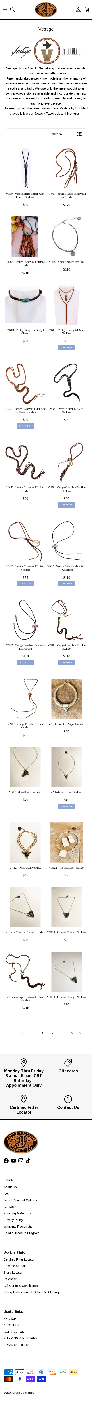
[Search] (15, 10)
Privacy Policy (13, 1220)
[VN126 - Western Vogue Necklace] (66, 699)
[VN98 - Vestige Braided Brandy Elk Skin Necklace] (66, 168)
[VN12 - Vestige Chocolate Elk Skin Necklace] (25, 972)
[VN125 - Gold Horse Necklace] (25, 767)
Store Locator (13, 1272)
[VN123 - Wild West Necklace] (25, 842)
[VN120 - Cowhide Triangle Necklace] (66, 907)
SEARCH (10, 1318)
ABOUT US (12, 1325)
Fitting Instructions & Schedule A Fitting (31, 1292)
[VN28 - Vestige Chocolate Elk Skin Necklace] (25, 541)
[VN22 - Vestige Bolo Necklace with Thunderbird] (25, 620)
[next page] (80, 1034)
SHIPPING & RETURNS (21, 1338)
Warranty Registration (19, 1226)
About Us (10, 1187)
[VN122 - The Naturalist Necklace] (66, 842)
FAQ (7, 1193)
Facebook (53, 113)
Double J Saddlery (22, 1392)
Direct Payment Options (20, 1200)
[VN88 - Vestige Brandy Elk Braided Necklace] (25, 236)
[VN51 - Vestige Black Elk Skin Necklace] (66, 383)
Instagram (74, 113)
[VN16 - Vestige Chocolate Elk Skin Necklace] (66, 620)
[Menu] (5, 10)
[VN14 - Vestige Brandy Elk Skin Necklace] (25, 699)
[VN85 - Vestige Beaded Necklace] (66, 236)
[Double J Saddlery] (46, 9)
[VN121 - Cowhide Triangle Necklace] (25, 907)
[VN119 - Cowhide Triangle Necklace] (66, 972)
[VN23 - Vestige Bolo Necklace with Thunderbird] (66, 541)
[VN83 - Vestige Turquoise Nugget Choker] (25, 305)
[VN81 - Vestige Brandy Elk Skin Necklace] (66, 305)
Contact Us (11, 1206)
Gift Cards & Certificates (21, 1286)
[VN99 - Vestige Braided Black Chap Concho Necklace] (25, 168)
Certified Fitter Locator (19, 1259)
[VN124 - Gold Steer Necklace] (66, 767)
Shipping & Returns (17, 1213)
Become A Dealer (16, 1266)
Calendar (10, 1279)
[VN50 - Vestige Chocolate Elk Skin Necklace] (25, 462)
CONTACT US (14, 1332)
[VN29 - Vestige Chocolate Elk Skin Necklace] (66, 462)
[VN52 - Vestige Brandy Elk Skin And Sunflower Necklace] (25, 383)
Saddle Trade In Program (21, 1233)
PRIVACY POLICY (16, 1345)
